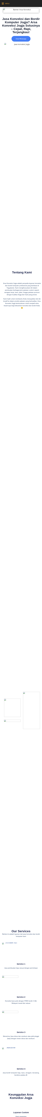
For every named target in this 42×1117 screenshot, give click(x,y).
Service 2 (21, 997)
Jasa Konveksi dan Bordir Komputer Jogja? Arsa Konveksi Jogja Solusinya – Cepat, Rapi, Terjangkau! (21, 25)
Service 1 (21, 964)
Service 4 (21, 1069)
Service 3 (21, 1032)
